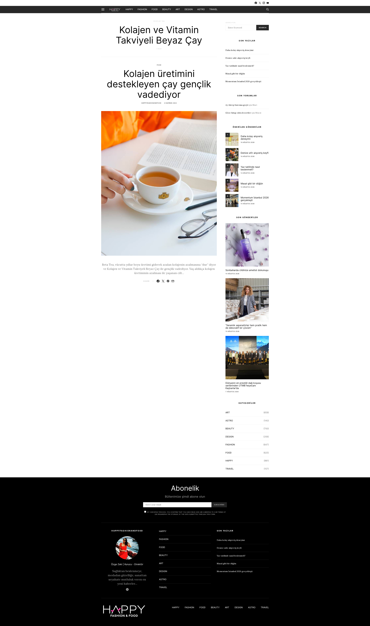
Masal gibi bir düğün (235, 73)
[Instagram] (264, 3)
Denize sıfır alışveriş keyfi (237, 58)
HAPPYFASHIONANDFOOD (151, 103)
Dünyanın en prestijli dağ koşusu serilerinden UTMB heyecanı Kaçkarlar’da (243, 385)
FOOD (155, 9)
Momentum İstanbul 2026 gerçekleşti (243, 81)
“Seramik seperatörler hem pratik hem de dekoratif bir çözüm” (246, 326)
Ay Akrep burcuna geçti (236, 105)
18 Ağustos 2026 (248, 142)
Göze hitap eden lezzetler (238, 112)
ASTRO (201, 9)
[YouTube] (268, 3)
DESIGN (189, 9)
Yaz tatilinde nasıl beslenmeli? (239, 65)
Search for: (230, 22)
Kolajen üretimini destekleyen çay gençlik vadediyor (159, 84)
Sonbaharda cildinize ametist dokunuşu (246, 270)
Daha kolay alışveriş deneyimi (239, 50)
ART (178, 9)
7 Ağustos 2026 (231, 391)
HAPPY (129, 9)
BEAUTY (166, 9)
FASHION (142, 9)
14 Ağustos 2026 (248, 173)
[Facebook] (256, 3)
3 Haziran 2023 (170, 103)
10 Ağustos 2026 (248, 187)
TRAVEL (213, 9)
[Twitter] (260, 3)
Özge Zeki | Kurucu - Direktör (127, 564)
